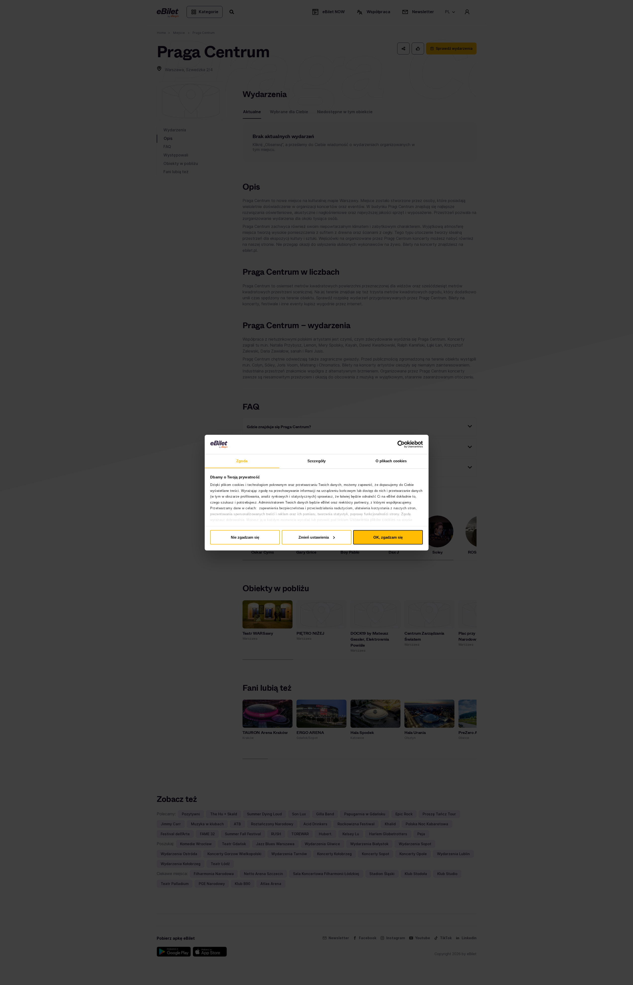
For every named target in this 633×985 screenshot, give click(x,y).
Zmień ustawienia (313, 537)
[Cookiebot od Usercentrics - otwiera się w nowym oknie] (401, 444)
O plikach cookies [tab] (391, 461)
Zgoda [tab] (241, 461)
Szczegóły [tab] (316, 461)
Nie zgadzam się (245, 537)
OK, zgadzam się (388, 537)
